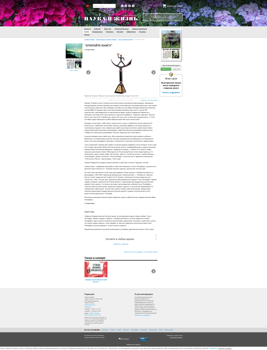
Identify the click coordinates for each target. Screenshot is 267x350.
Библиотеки (131, 32)
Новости (87, 29)
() (171, 6)
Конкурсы (126, 330)
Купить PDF (176, 69)
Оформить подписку (121, 244)
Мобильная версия (133, 345)
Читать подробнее (171, 92)
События (97, 29)
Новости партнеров (139, 29)
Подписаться (166, 69)
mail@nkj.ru (87, 307)
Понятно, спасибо (225, 348)
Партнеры (105, 330)
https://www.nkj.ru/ (89, 305)
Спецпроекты (97, 32)
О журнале (143, 330)
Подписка (109, 32)
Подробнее (213, 348)
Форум (87, 35)
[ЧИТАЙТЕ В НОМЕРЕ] (171, 24)
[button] (110, 100)
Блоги (119, 330)
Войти (180, 6)
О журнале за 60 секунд (163, 17)
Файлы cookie (169, 330)
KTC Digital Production (176, 337)
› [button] (154, 72)
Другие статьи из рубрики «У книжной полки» (140, 252)
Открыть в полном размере (149, 100)
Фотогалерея (153, 330)
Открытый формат (122, 29)
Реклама (142, 32)
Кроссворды (134, 330)
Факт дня (107, 29)
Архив (86, 32)
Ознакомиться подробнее (142, 315)
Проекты (112, 330)
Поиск (161, 330)
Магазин (120, 32)
